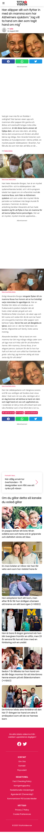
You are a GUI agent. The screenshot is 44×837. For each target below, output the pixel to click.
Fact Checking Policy (22, 781)
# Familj (19, 412)
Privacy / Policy (22, 809)
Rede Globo (8, 151)
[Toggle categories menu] (3, 3)
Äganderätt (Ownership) (22, 794)
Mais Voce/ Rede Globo (9, 179)
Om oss (22, 761)
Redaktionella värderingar (22, 790)
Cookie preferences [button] (22, 814)
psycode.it (22, 770)
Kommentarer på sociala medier (22, 798)
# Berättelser (31, 412)
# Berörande (8, 412)
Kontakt (22, 765)
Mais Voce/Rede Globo (9, 292)
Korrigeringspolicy (22, 785)
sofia (11, 29)
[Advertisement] (22, 90)
